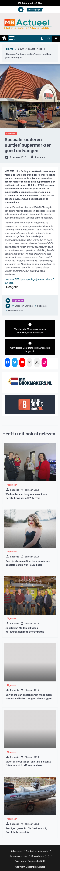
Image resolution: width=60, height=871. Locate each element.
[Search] (48, 39)
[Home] (4, 38)
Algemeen (10, 134)
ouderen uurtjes (24, 305)
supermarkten (15, 310)
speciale (42, 305)
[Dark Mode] (41, 39)
